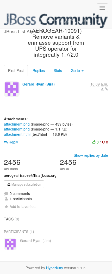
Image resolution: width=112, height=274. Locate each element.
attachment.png (17, 124)
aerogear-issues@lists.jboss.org (30, 175)
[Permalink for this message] (106, 89)
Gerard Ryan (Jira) (38, 84)
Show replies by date (91, 155)
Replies (39, 70)
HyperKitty (54, 267)
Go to (76, 70)
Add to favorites (22, 206)
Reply (13, 142)
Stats (58, 70)
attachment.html (17, 134)
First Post (16, 70)
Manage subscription (26, 184)
